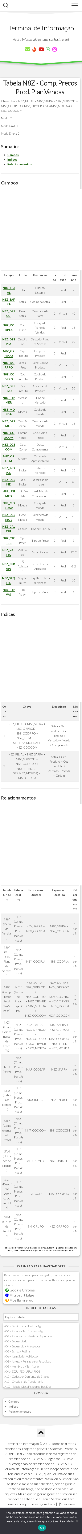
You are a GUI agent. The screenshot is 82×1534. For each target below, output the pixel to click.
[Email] (27, 49)
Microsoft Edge (21, 1295)
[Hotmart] (34, 49)
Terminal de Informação (41, 28)
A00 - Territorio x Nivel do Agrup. (25, 1326)
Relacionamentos (19, 164)
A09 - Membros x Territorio (21, 1366)
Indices (12, 159)
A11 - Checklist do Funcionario (23, 1381)
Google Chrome (22, 1290)
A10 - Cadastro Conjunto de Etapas (26, 1376)
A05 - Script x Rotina (17, 1351)
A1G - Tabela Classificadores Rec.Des (28, 1386)
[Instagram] (54, 49)
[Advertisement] (41, 229)
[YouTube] (41, 49)
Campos (13, 155)
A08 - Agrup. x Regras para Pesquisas (27, 1361)
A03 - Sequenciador (16, 1341)
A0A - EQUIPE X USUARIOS (22, 1371)
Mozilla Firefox (21, 1300)
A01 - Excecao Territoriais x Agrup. (26, 1331)
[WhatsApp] (47, 49)
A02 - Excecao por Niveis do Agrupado (28, 1336)
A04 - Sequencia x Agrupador (22, 1346)
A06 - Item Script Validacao (21, 1356)
